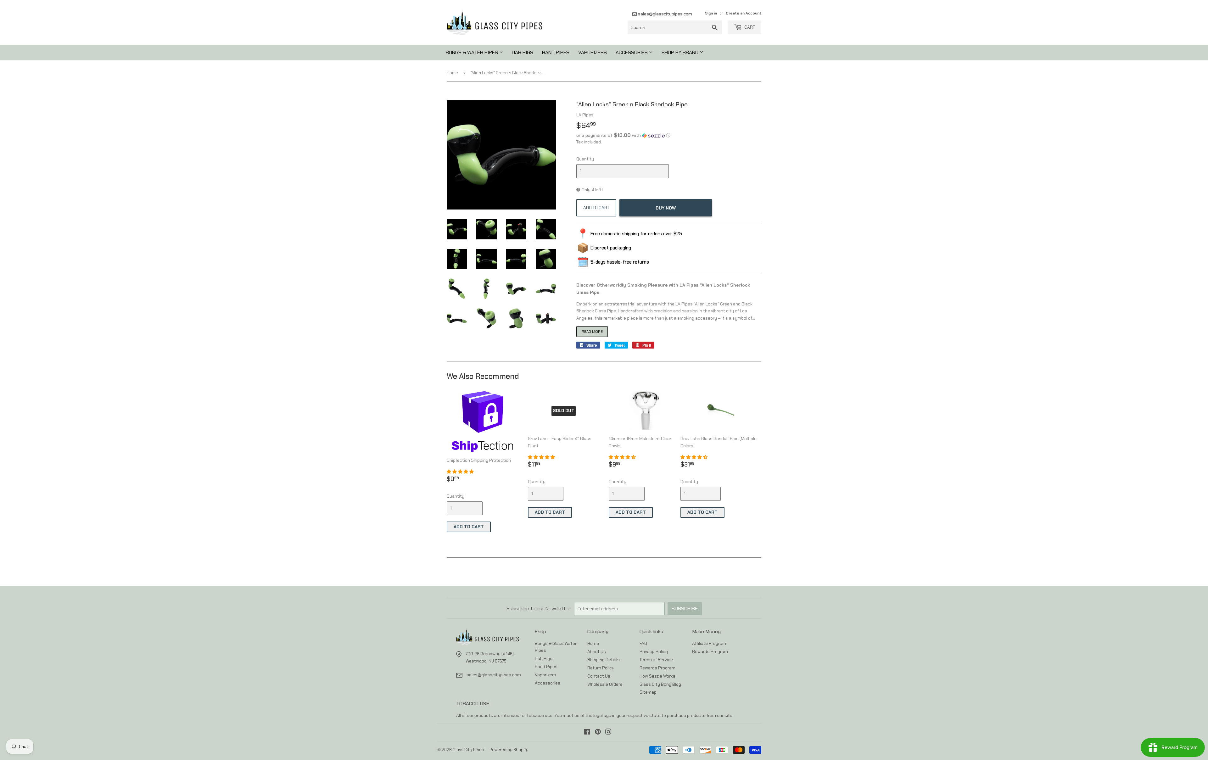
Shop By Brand (681, 52)
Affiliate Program (709, 643)
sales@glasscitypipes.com (664, 14)
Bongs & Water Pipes (472, 52)
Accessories (632, 52)
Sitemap (648, 692)
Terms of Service (656, 659)
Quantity (585, 159)
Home (452, 72)
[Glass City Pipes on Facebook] (587, 732)
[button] (668, 135)
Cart (749, 27)
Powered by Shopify (508, 749)
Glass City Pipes (468, 749)
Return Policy (600, 668)
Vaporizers (592, 52)
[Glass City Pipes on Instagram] (608, 732)
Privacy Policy (654, 651)
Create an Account (743, 13)
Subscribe (685, 608)
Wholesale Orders (605, 684)
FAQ (643, 643)
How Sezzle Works (657, 676)
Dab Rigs (522, 52)
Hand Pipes (555, 52)
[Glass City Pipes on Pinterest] (598, 732)
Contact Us (598, 676)
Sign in (711, 13)
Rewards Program (657, 668)
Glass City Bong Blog (660, 684)
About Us (596, 651)
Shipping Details (603, 659)
